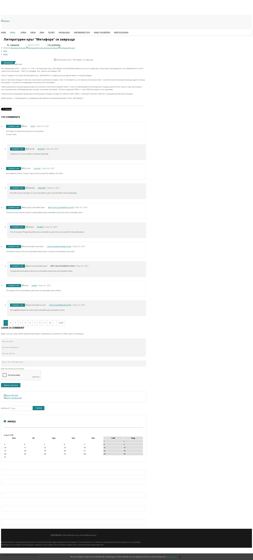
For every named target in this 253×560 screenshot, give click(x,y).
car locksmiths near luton (59, 246)
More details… (172, 557)
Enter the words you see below (12, 369)
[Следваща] (55, 323)
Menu (2, 39)
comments (53, 45)
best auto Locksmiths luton (61, 207)
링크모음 (41, 149)
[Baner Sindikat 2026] (13, 398)
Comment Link (13, 126)
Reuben (40, 227)
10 (50, 322)
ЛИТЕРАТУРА (8, 63)
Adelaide (41, 188)
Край (61, 322)
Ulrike (34, 285)
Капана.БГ (15, 45)
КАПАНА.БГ (5, 408)
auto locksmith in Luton (60, 305)
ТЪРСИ (38, 408)
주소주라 (37, 168)
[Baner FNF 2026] (11, 395)
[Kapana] (5, 21)
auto (33, 126)
